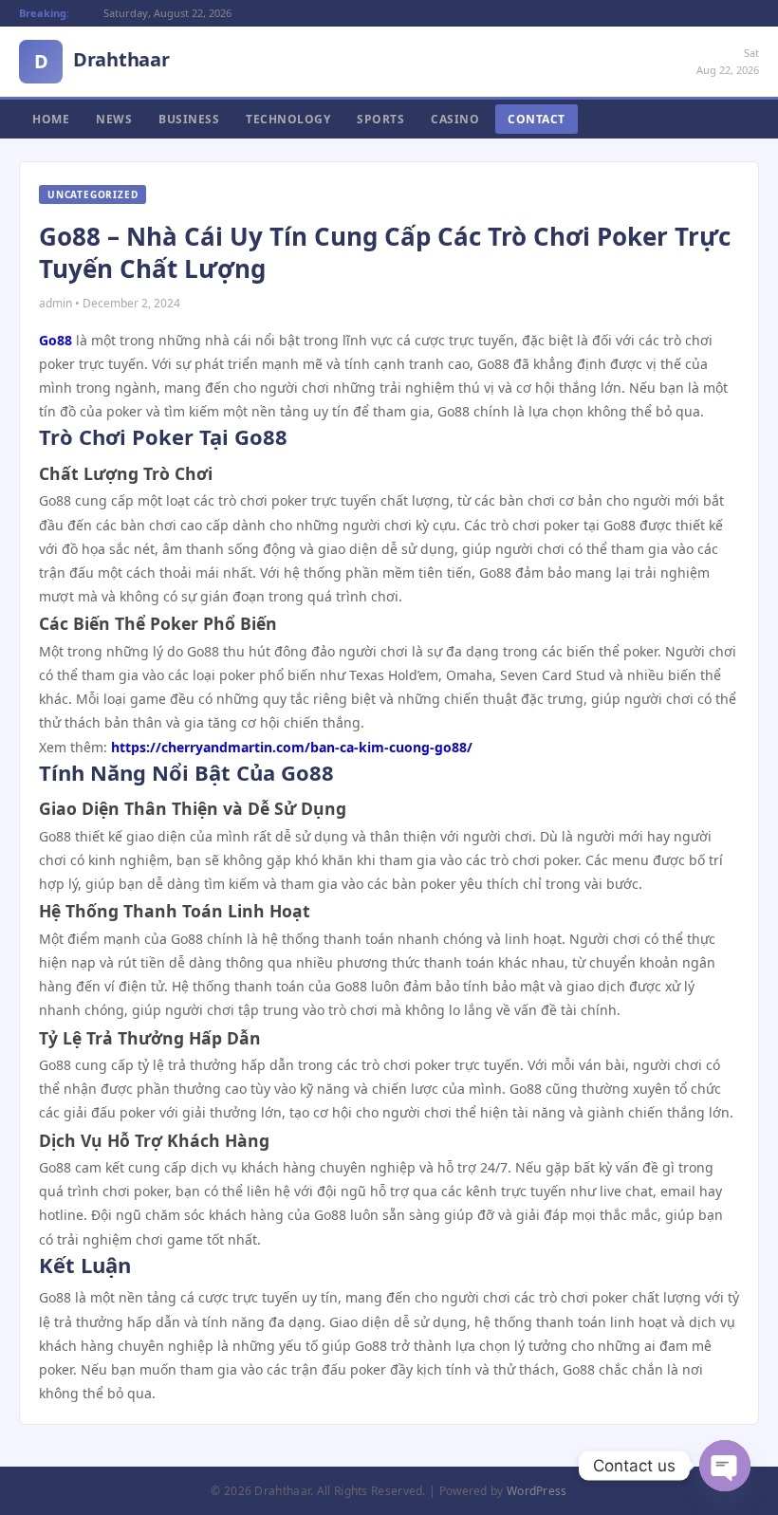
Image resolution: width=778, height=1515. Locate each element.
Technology (288, 119)
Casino (455, 119)
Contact (536, 119)
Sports (380, 119)
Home (50, 119)
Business (188, 119)
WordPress (537, 1491)
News (114, 119)
